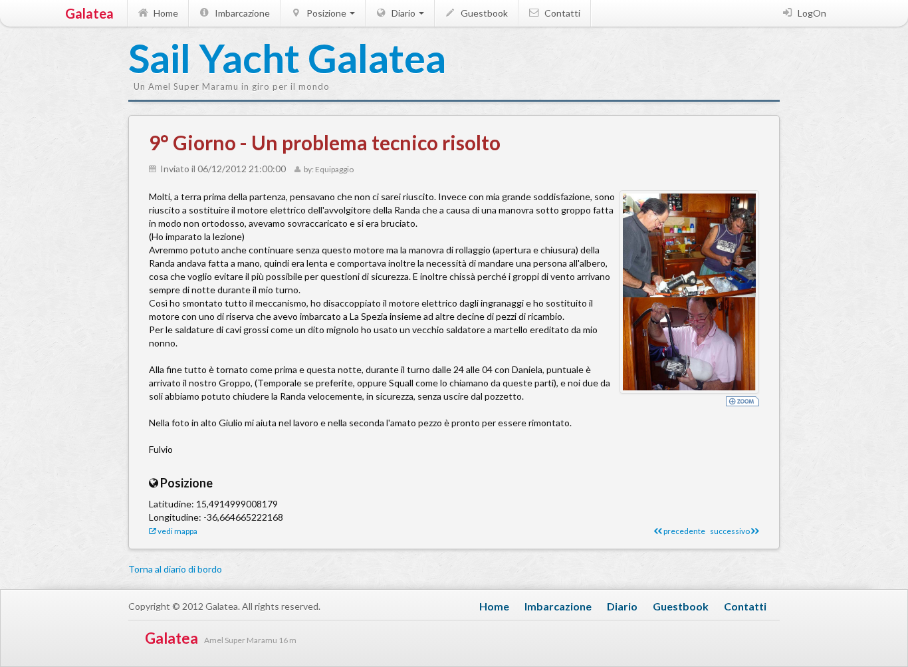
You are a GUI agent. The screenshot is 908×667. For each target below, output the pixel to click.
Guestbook (483, 13)
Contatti (561, 13)
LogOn (811, 13)
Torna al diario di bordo (175, 569)
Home (165, 13)
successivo (730, 531)
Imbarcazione (241, 13)
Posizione (326, 13)
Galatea (89, 13)
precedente (683, 531)
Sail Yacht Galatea (194, 59)
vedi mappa (176, 531)
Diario (403, 13)
